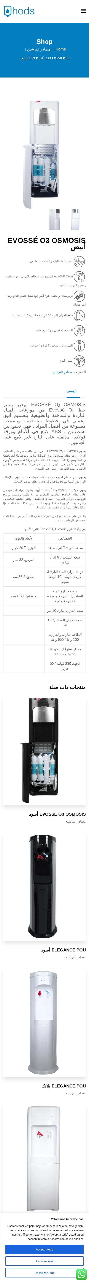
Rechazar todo (45, 1272)
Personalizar (44, 1261)
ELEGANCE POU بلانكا (63, 1086)
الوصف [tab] (71, 391)
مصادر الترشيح (39, 49)
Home (61, 49)
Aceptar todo (44, 1249)
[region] (44, 1247)
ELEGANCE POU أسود (63, 950)
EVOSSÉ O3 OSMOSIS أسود (57, 814)
